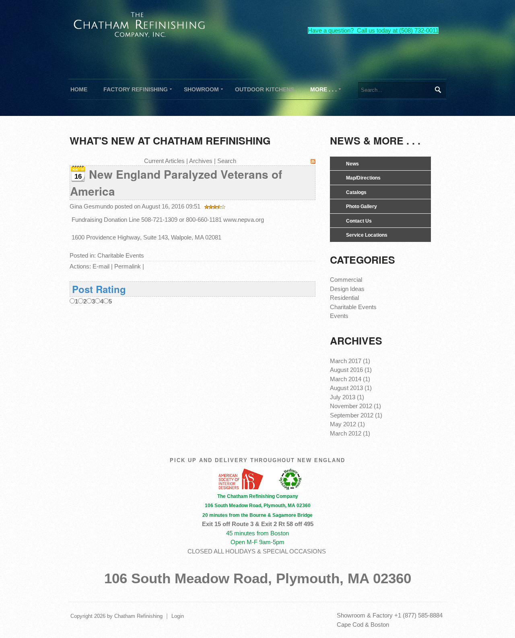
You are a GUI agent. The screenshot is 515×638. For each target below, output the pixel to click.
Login (177, 616)
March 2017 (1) (350, 360)
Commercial (346, 279)
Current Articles (164, 160)
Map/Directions (363, 178)
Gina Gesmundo (91, 206)
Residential (344, 297)
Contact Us (359, 221)
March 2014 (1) (350, 379)
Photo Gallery (361, 206)
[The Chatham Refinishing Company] (139, 23)
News (352, 164)
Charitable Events (120, 255)
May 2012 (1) (347, 424)
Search (438, 89)
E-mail (101, 266)
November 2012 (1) (355, 406)
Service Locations (366, 235)
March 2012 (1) (350, 433)
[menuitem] (135, 89)
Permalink (127, 266)
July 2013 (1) (347, 397)
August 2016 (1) (351, 369)
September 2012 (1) (356, 415)
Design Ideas (347, 288)
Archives (200, 160)
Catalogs (356, 192)
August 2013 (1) (351, 387)
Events (339, 315)
